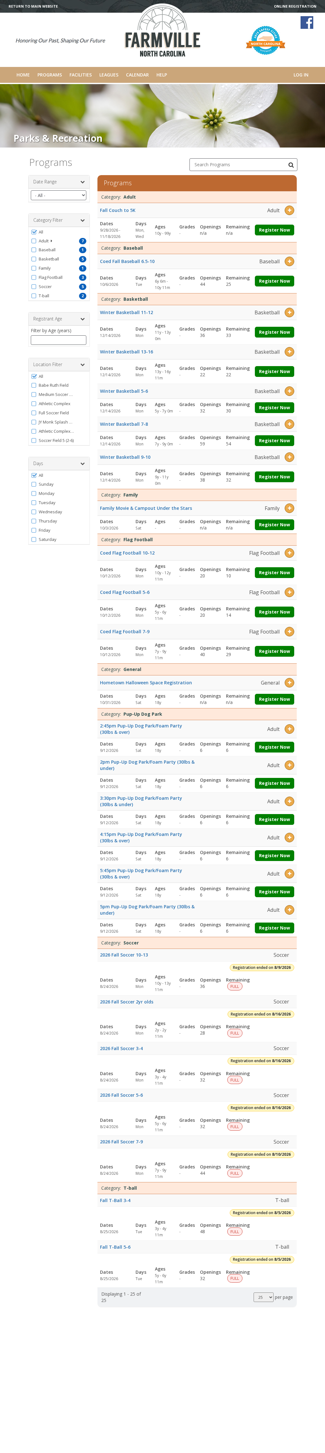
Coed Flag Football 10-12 (127, 553)
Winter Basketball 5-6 (124, 391)
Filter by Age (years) (51, 330)
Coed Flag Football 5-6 (124, 592)
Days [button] (38, 463)
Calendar (137, 75)
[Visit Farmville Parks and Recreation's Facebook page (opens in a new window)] (307, 22)
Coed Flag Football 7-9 (124, 631)
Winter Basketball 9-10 (125, 457)
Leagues (108, 75)
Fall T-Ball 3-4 (115, 1200)
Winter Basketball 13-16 (126, 352)
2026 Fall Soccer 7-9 (121, 1142)
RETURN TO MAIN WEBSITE (33, 6)
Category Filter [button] (48, 220)
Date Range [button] (45, 182)
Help (161, 75)
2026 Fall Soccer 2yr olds (126, 1002)
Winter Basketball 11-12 (126, 312)
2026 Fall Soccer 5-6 (121, 1095)
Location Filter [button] (47, 364)
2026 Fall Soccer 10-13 (124, 955)
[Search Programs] (291, 164)
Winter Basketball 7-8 (124, 424)
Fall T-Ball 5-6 (115, 1247)
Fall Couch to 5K (118, 210)
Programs (49, 75)
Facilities (81, 75)
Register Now (274, 230)
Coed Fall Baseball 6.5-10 (127, 261)
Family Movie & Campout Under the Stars (146, 508)
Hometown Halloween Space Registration (146, 683)
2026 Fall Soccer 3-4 (121, 1048)
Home (23, 75)
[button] (59, 232)
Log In (301, 75)
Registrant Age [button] (47, 319)
